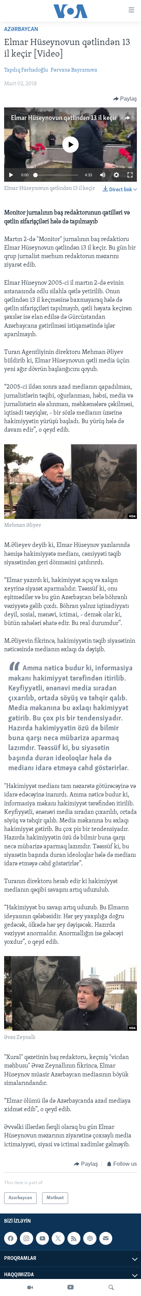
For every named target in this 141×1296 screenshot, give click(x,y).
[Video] (30, 1287)
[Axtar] (111, 1287)
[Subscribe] (105, 1238)
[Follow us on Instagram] (26, 1238)
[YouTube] (70, 1287)
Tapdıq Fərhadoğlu (26, 70)
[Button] (125, 98)
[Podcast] (89, 1238)
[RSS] (73, 1238)
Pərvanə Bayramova (74, 70)
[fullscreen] (130, 175)
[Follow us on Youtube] (42, 1238)
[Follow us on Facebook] (10, 1238)
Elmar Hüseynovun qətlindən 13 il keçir (64, 118)
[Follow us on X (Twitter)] (58, 1238)
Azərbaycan (21, 30)
